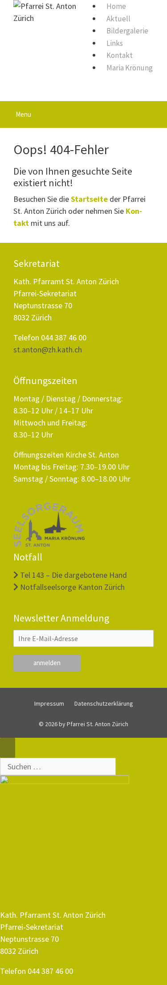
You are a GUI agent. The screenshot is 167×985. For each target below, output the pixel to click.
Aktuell (118, 19)
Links (114, 43)
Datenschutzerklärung (103, 703)
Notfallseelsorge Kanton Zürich (71, 587)
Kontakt (119, 55)
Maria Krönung (129, 68)
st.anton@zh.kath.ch (47, 349)
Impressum (49, 703)
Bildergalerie (127, 31)
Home (116, 6)
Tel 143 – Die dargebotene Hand (72, 575)
